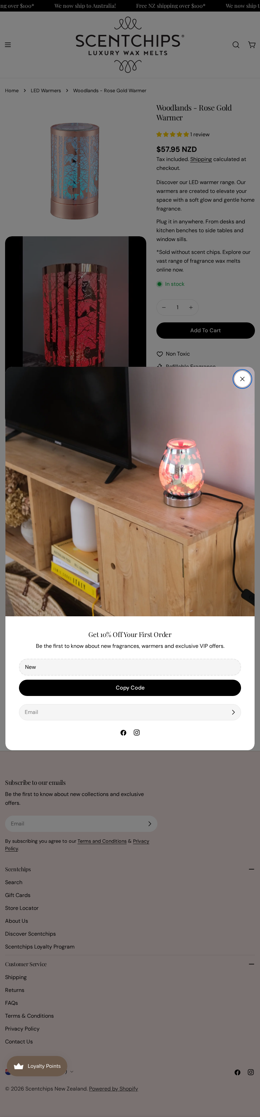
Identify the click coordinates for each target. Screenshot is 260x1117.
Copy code (130, 687)
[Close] (242, 379)
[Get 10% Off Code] (233, 712)
